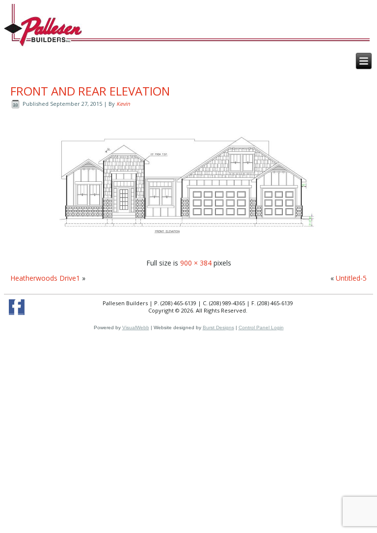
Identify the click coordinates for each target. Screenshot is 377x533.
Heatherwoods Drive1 (45, 278)
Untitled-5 (351, 278)
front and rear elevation (90, 91)
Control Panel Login (261, 327)
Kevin (123, 103)
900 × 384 (196, 262)
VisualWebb (135, 327)
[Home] (43, 30)
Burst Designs (218, 327)
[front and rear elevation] (188, 247)
